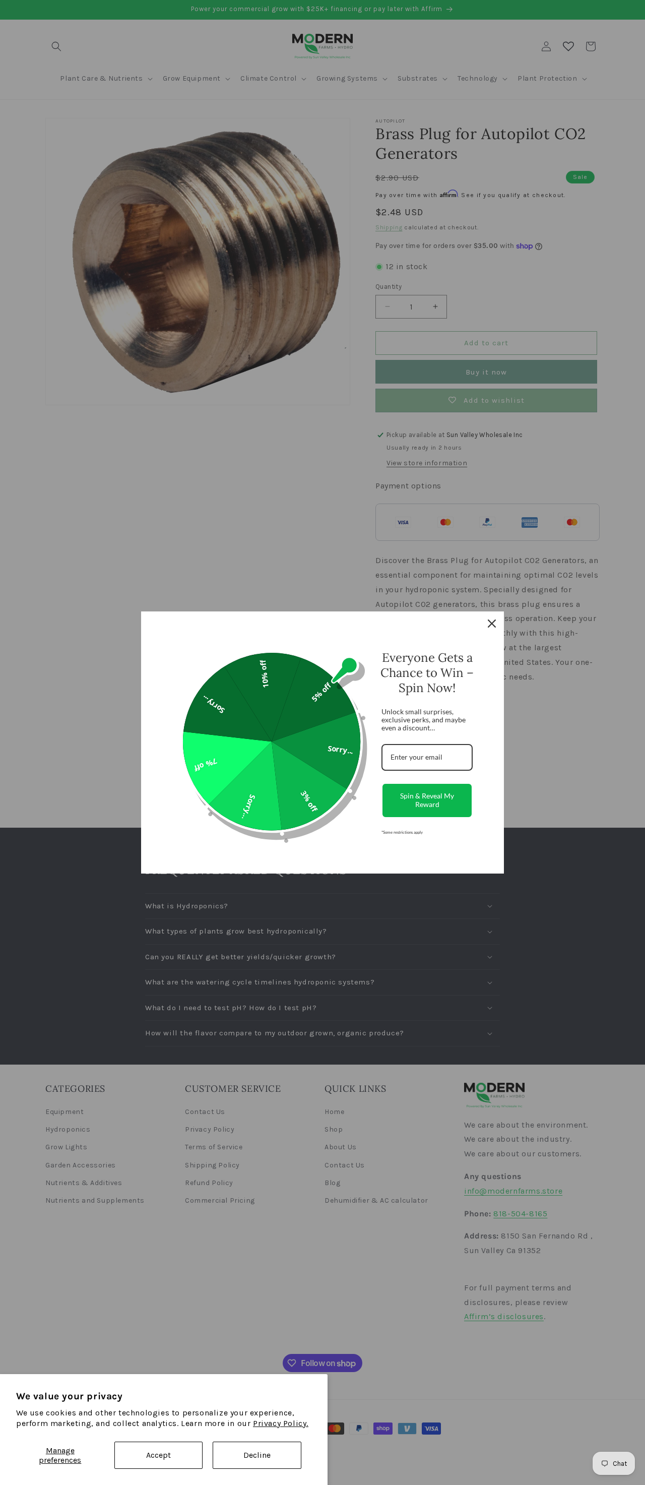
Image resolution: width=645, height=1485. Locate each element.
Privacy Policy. (280, 1423)
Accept (158, 1455)
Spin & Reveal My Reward (427, 800)
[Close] (492, 623)
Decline (257, 1455)
